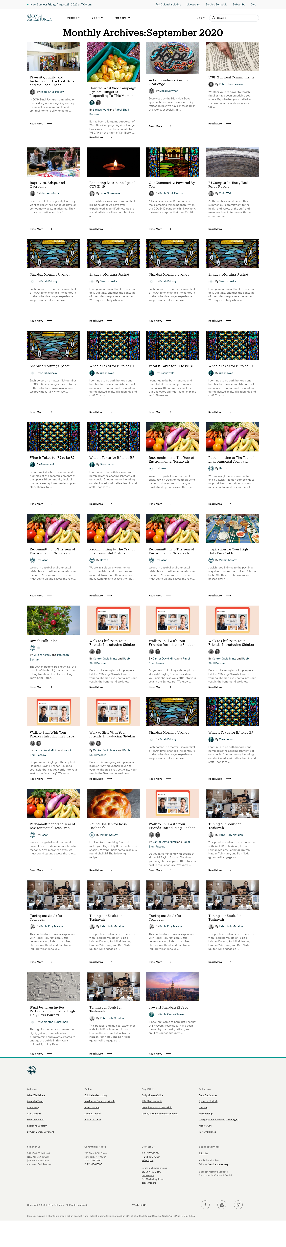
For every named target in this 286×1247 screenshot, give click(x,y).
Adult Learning (92, 1107)
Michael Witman (50, 193)
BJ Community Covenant (40, 1131)
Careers (203, 1107)
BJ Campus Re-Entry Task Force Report (228, 184)
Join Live (203, 1153)
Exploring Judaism (37, 1125)
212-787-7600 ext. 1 (152, 1171)
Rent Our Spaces (208, 1095)
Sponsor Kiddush (208, 1101)
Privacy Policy (138, 1204)
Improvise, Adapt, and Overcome (47, 184)
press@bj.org (149, 1182)
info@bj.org (148, 1160)
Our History (33, 1107)
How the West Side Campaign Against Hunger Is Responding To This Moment (112, 91)
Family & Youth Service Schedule (160, 1113)
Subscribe (239, 4)
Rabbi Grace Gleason (172, 1014)
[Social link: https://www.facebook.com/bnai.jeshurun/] (205, 1204)
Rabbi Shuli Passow (52, 91)
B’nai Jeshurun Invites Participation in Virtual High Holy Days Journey (52, 1011)
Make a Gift (205, 1125)
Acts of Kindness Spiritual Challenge (169, 82)
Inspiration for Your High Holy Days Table (228, 551)
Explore (88, 1089)
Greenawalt (107, 372)
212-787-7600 (94, 1160)
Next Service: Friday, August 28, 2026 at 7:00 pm (61, 4)
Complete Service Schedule (157, 1107)
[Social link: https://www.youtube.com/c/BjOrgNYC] (221, 1204)
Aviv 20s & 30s (92, 1119)
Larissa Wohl (101, 109)
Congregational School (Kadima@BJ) (219, 1119)
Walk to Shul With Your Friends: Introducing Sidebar (112, 642)
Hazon (163, 468)
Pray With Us (148, 1089)
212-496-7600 (94, 1164)
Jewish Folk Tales (43, 641)
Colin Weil (225, 193)
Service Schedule (216, 4)
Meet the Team (35, 1101)
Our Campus (34, 1113)
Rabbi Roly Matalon (231, 834)
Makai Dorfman (168, 90)
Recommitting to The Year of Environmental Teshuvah (171, 459)
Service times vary (218, 1164)
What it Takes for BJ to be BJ (111, 366)
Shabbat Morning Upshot (50, 274)
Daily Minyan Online (152, 1095)
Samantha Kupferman (54, 1021)
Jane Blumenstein (111, 193)
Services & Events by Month (99, 1101)
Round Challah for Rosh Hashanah (108, 826)
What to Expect (35, 1119)
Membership (206, 1113)
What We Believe (36, 1095)
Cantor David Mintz (105, 658)
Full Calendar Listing (168, 4)
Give (253, 4)
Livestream (193, 4)
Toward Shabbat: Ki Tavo (168, 1007)
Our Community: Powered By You (172, 184)
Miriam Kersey (228, 559)
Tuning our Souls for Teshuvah (224, 826)
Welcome (32, 1089)
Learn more (148, 1175)
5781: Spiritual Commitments (231, 77)
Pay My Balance (207, 1131)
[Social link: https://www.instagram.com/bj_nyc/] (238, 1204)
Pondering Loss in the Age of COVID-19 (112, 184)
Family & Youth (92, 1113)
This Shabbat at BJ (152, 1101)
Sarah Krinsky (48, 281)
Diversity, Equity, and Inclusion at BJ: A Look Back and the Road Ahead (52, 81)
